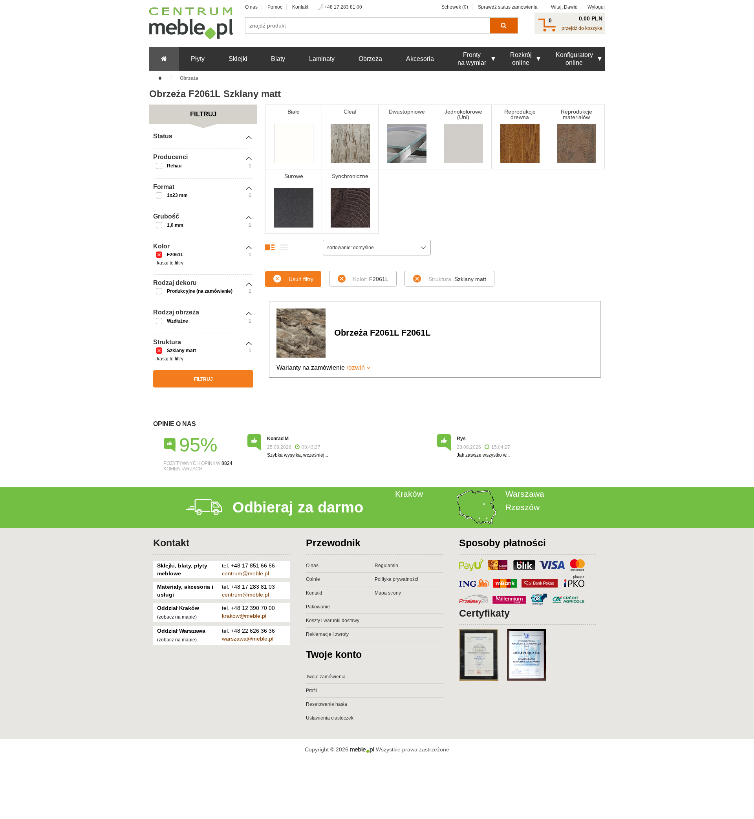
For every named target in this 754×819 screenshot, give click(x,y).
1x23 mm (177, 195)
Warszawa (524, 493)
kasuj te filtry (170, 263)
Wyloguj (596, 7)
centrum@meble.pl (245, 573)
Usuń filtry (301, 279)
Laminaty (322, 58)
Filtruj (203, 379)
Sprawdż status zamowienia (508, 7)
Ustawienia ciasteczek (329, 718)
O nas (251, 7)
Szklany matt (181, 350)
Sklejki (238, 58)
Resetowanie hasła (326, 704)
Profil (311, 690)
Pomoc (274, 7)
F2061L (175, 254)
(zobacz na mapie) (177, 617)
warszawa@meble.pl (247, 638)
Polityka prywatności (396, 579)
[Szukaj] (503, 25)
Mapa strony (388, 593)
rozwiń (355, 367)
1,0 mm (175, 225)
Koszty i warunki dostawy (332, 620)
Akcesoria (420, 58)
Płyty (198, 58)
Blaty (278, 58)
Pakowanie (318, 607)
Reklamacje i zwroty (327, 634)
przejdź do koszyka (582, 28)
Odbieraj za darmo (297, 507)
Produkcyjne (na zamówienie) (199, 291)
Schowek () (454, 7)
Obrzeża (370, 58)
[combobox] (377, 247)
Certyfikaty (484, 613)
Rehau (174, 166)
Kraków (409, 493)
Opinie (313, 579)
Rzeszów (522, 507)
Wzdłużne (177, 321)
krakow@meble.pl (244, 616)
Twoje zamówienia (326, 676)
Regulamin (386, 565)
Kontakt (300, 7)
